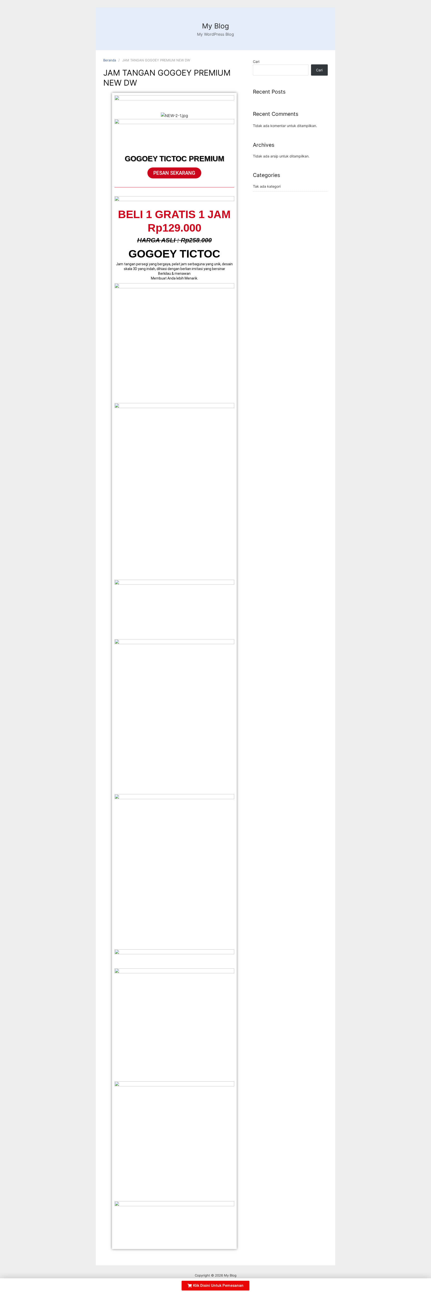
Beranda (109, 60)
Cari (256, 61)
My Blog (215, 26)
